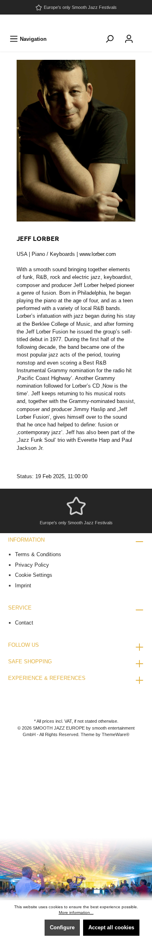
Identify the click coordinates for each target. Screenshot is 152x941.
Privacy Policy (32, 565)
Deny (29, 927)
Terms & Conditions (38, 554)
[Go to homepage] (76, 23)
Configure (62, 927)
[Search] (109, 39)
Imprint (23, 585)
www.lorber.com (97, 254)
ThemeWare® (115, 734)
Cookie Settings (33, 575)
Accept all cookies (111, 927)
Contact (24, 623)
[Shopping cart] (144, 35)
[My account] (129, 39)
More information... (76, 912)
